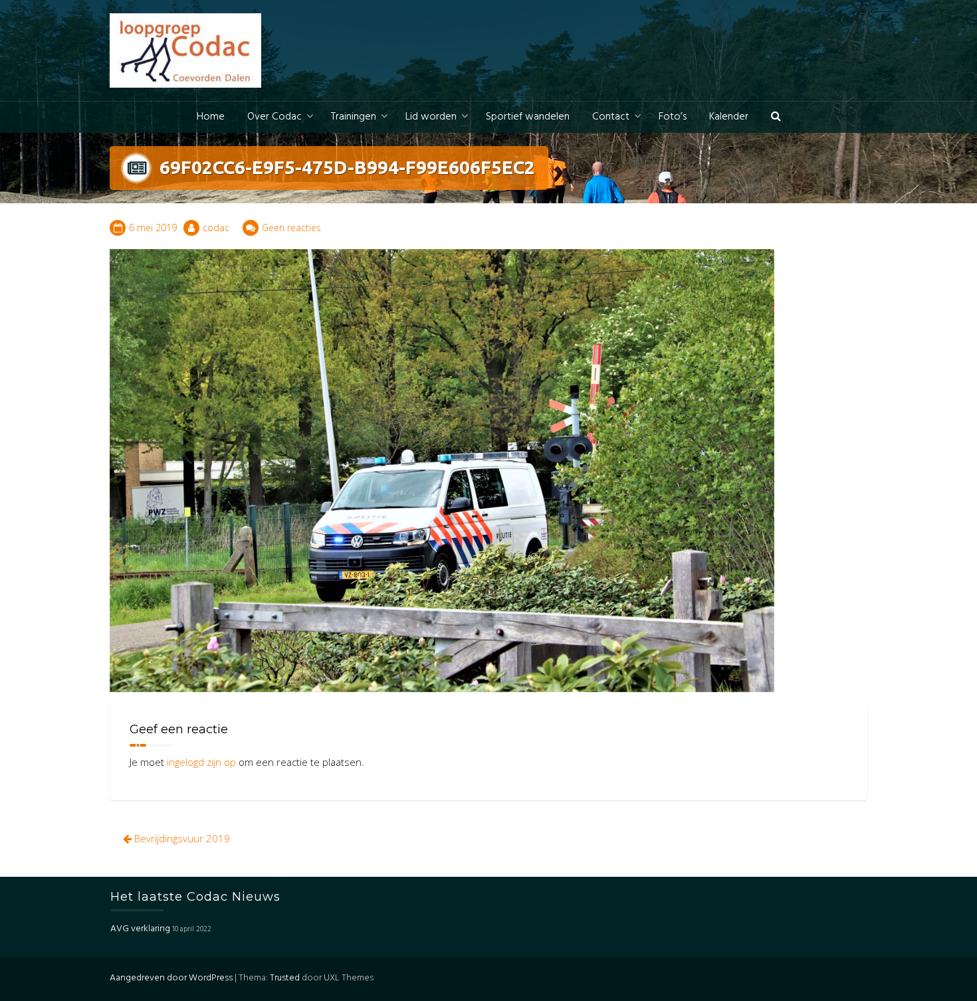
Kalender (728, 117)
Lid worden (431, 117)
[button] (776, 117)
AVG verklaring (140, 929)
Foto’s (673, 117)
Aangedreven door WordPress (171, 978)
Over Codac (274, 117)
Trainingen (353, 117)
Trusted (285, 978)
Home (211, 117)
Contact (610, 117)
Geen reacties (291, 227)
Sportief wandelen (528, 117)
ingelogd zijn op (201, 762)
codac (216, 227)
